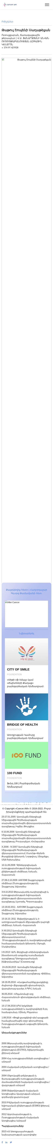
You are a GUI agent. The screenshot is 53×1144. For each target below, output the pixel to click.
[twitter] (12, 1142)
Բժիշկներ (7, 21)
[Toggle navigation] (47, 4)
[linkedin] (7, 1142)
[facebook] (3, 1142)
